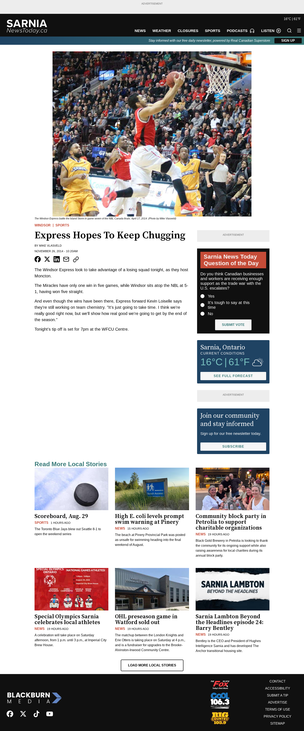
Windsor (43, 225)
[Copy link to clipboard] (76, 259)
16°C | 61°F (292, 19)
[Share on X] (47, 259)
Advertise (277, 702)
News (120, 528)
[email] (66, 259)
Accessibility (277, 688)
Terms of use (277, 709)
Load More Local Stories (152, 665)
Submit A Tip (277, 695)
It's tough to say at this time (229, 305)
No (210, 313)
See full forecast (233, 376)
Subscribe (233, 446)
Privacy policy (277, 716)
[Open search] (289, 30)
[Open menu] (299, 30)
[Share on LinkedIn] (57, 259)
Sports (62, 225)
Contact (277, 681)
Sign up (288, 40)
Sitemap (277, 723)
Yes (211, 296)
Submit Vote (233, 324)
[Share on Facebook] (38, 259)
